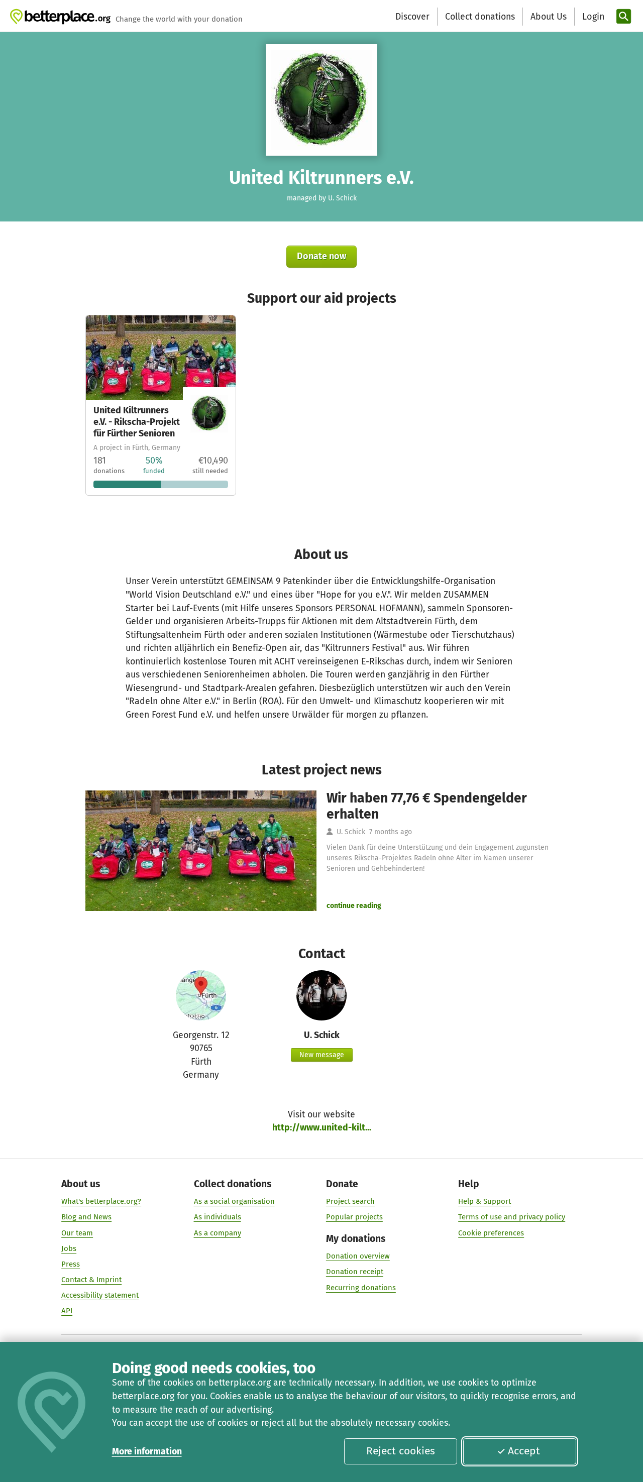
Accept (524, 1450)
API (66, 1310)
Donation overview (358, 1256)
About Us (548, 16)
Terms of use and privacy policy (511, 1216)
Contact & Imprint (91, 1279)
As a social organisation (234, 1201)
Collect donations (480, 16)
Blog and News (86, 1216)
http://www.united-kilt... (321, 1127)
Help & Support (484, 1201)
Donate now (321, 256)
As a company (217, 1232)
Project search (350, 1201)
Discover (412, 16)
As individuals (217, 1216)
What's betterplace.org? (101, 1201)
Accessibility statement (100, 1295)
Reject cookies (400, 1450)
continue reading (354, 905)
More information (147, 1451)
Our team (77, 1232)
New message (321, 1055)
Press (70, 1264)
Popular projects (354, 1216)
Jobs (68, 1248)
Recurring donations (361, 1287)
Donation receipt (354, 1271)
